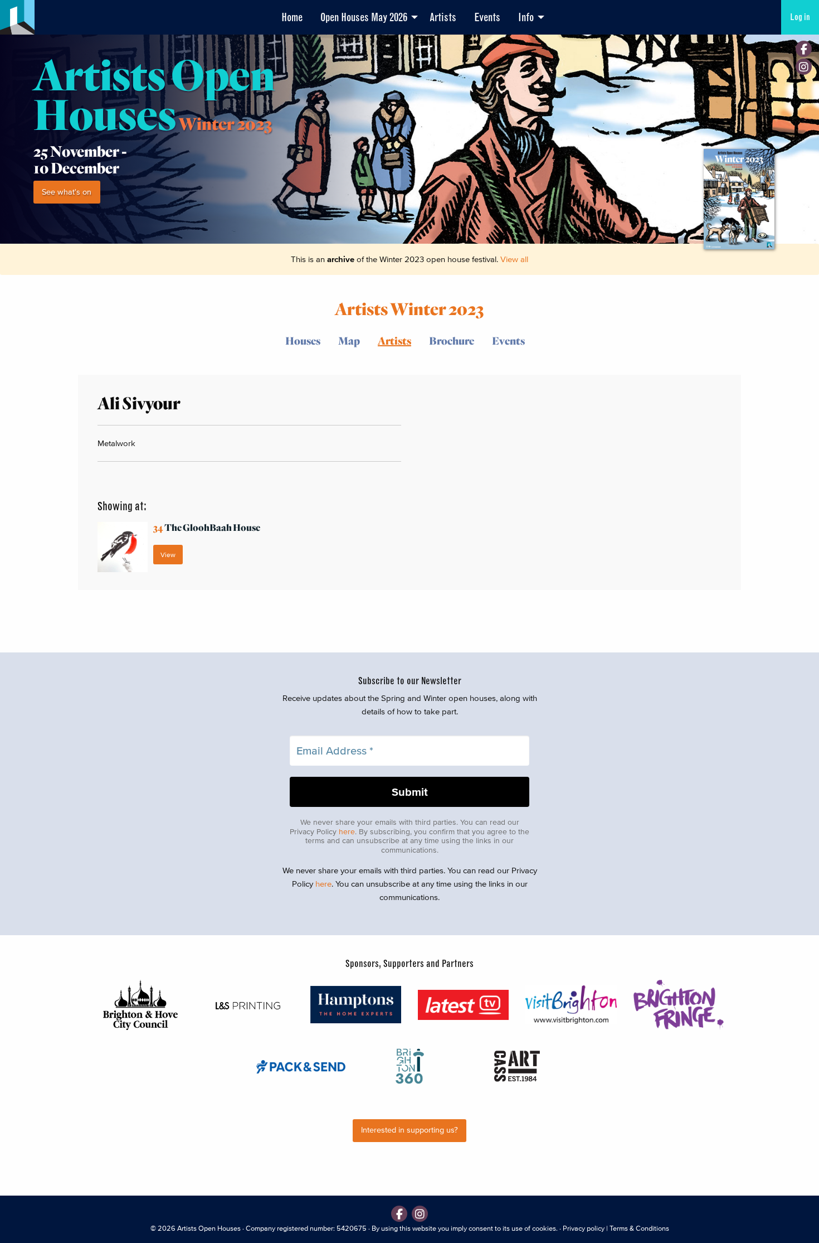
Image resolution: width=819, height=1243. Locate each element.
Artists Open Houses (209, 1228)
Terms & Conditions (639, 1228)
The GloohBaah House (206, 527)
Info (526, 17)
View (168, 554)
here (347, 832)
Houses (302, 340)
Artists (443, 17)
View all (514, 259)
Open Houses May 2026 (363, 17)
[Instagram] (804, 67)
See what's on (66, 192)
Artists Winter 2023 (409, 308)
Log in (800, 17)
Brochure (451, 340)
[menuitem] (291, 17)
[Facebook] (804, 49)
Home (292, 17)
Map (349, 340)
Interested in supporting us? (409, 1130)
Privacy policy (583, 1228)
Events (487, 17)
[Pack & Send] (301, 1065)
